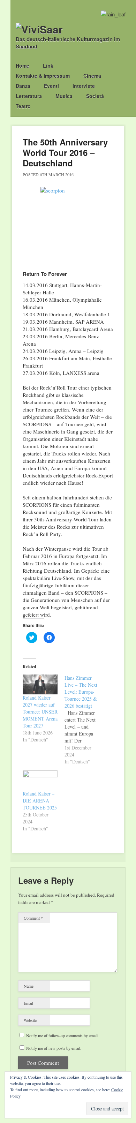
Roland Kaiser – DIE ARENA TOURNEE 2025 (40, 800)
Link (48, 65)
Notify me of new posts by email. (53, 1048)
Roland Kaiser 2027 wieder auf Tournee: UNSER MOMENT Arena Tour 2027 (40, 711)
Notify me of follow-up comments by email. (62, 1035)
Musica (64, 95)
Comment (33, 918)
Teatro (23, 106)
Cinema (92, 75)
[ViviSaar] (39, 29)
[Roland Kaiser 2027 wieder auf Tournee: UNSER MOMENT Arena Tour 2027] (40, 684)
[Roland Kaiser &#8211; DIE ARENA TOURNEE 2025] (40, 780)
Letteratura (29, 95)
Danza (23, 85)
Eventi (51, 85)
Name (28, 986)
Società (95, 95)
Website (30, 1020)
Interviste (84, 85)
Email (28, 1003)
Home (22, 65)
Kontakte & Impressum (43, 75)
